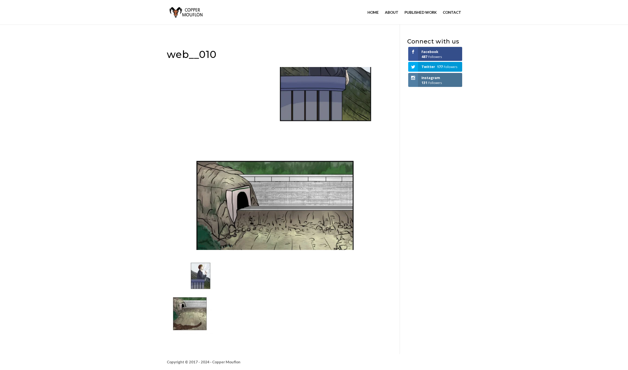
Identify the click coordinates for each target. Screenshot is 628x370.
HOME (373, 12)
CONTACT (452, 12)
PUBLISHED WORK (421, 12)
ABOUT (391, 12)
